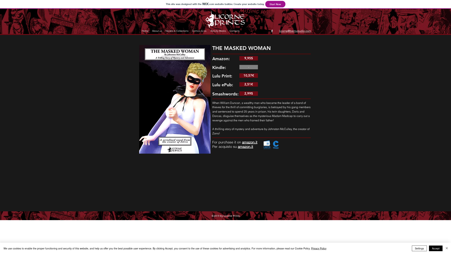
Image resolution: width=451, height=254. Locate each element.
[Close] (447, 248)
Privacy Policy (318, 248)
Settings (419, 248)
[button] (248, 67)
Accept (436, 248)
